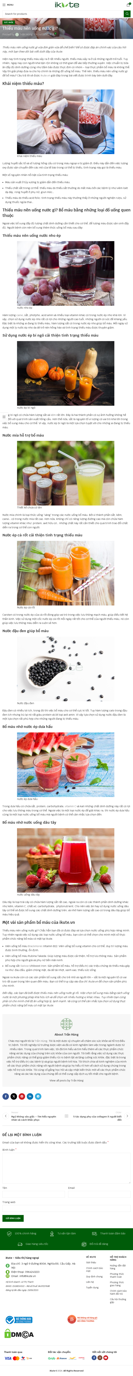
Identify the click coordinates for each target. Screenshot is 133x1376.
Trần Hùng (26, 34)
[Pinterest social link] (22, 1096)
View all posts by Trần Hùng (67, 1080)
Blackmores (35, 946)
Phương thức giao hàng (117, 1284)
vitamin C (70, 806)
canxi (19, 315)
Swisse (24, 966)
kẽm (53, 415)
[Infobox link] (24, 1233)
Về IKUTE (91, 1257)
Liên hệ (90, 1282)
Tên (4, 1188)
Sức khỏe (8, 22)
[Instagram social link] (99, 1357)
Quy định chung (94, 1276)
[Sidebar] (4, 417)
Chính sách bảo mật (94, 1269)
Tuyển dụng (92, 1287)
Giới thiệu (91, 1262)
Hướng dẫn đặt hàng (118, 1267)
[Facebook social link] (5, 1096)
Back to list (66, 1116)
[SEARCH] (127, 13)
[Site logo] (66, 4)
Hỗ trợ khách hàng (118, 1258)
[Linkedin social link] (30, 1096)
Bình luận (9, 1150)
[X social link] (14, 1096)
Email (71, 1188)
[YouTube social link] (105, 1357)
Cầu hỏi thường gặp (118, 1301)
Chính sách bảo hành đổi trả (118, 1292)
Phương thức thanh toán (117, 1275)
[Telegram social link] (38, 1096)
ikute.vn (45, 75)
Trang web (8, 1202)
